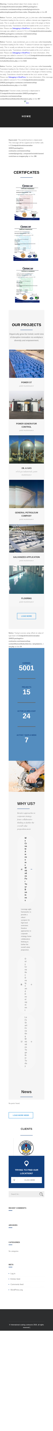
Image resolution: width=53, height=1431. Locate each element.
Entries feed (15, 1279)
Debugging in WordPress (21, 28)
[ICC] (26, 103)
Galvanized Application (26, 557)
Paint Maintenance (26, 385)
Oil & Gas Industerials (24, 471)
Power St (26, 382)
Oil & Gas (27, 468)
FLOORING (26, 598)
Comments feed (16, 1284)
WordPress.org (16, 1290)
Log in (12, 1273)
